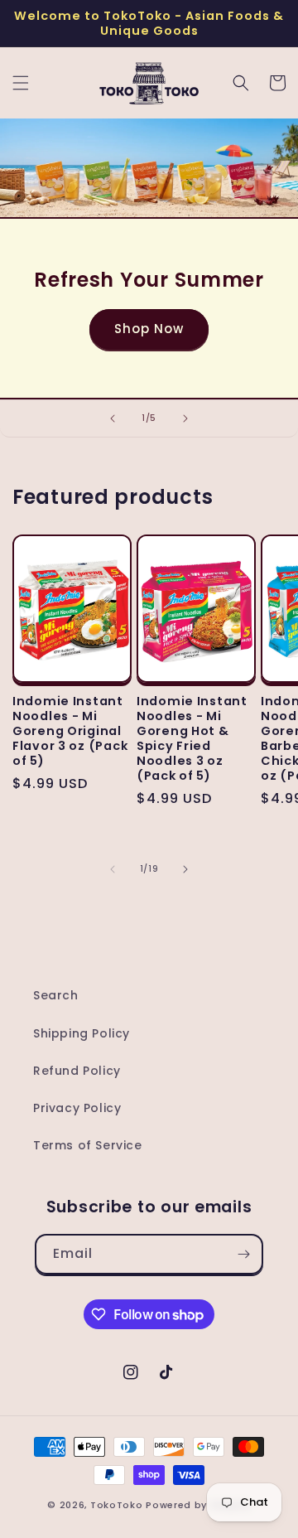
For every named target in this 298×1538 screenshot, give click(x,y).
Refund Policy (77, 1070)
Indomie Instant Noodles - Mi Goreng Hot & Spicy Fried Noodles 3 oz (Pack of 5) (192, 738)
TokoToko (116, 1504)
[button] (20, 83)
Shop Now (149, 328)
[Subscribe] (243, 1254)
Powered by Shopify (198, 1504)
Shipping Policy (81, 1033)
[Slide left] (112, 869)
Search (56, 995)
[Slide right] (185, 869)
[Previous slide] (112, 418)
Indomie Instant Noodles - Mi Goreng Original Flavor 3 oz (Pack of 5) (69, 731)
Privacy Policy (77, 1108)
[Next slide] (185, 418)
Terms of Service (87, 1145)
